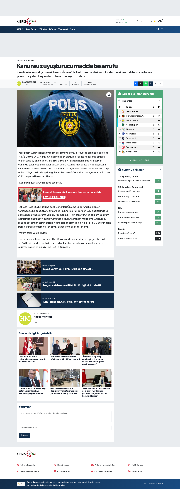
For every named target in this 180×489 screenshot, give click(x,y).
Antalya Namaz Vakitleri (105, 465)
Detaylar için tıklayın (140, 160)
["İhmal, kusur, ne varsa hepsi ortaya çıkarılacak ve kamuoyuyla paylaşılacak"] (33, 378)
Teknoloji (63, 29)
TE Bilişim (159, 484)
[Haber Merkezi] (25, 318)
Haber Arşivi (137, 471)
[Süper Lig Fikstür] (160, 170)
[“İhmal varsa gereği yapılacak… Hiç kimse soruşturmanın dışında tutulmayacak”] (96, 346)
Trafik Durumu (137, 465)
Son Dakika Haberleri (103, 471)
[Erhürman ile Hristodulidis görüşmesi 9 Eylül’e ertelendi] (65, 346)
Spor (72, 29)
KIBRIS (20, 29)
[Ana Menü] (162, 29)
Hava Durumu (63, 465)
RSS (22, 484)
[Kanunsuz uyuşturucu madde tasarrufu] (65, 118)
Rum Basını (31, 29)
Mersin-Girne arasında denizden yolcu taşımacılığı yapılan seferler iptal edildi (63, 390)
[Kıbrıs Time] (26, 21)
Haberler (21, 60)
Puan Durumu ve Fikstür (29, 471)
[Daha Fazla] (151, 83)
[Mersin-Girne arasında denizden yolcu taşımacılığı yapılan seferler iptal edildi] (65, 378)
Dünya (52, 29)
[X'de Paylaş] (140, 83)
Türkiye (43, 29)
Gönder (24, 435)
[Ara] (158, 29)
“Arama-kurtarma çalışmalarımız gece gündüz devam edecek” (33, 359)
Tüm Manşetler (63, 471)
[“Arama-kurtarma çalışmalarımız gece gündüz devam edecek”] (33, 346)
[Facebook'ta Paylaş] (136, 83)
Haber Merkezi (43, 316)
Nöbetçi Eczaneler (28, 465)
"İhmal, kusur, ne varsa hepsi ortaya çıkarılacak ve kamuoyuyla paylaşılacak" (33, 390)
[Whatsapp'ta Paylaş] (145, 83)
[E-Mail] (36, 323)
